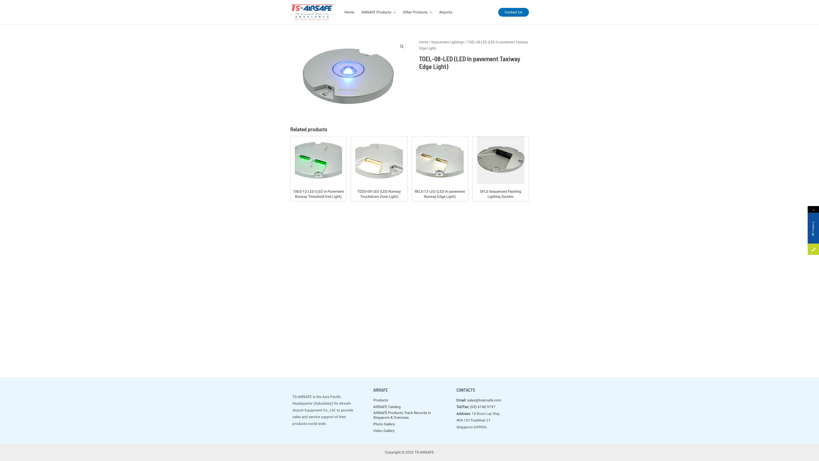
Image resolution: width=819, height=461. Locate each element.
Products (380, 400)
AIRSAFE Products (376, 12)
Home (349, 12)
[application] (393, 12)
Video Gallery (384, 431)
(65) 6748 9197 (482, 407)
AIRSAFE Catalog (387, 407)
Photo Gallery (384, 424)
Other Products (415, 12)
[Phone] (813, 249)
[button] (402, 46)
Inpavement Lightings (447, 42)
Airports (445, 12)
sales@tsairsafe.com (484, 400)
